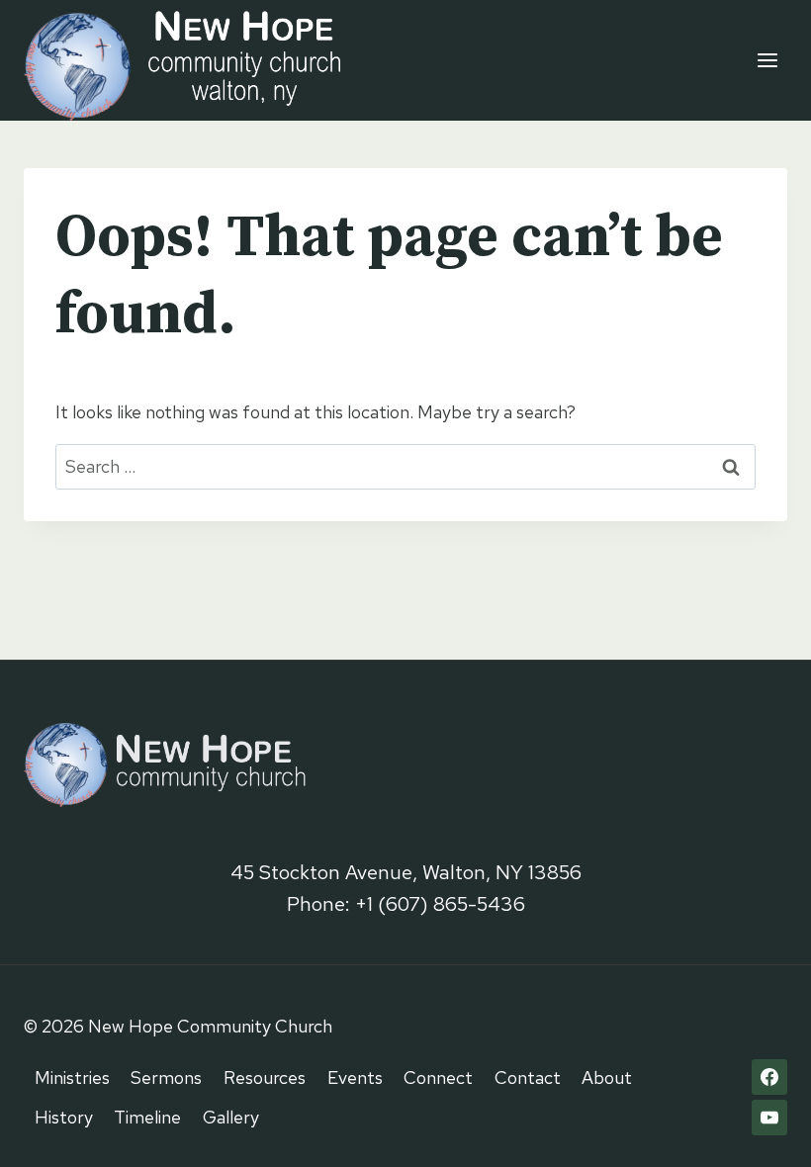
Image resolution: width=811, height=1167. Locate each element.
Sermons (166, 1077)
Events (355, 1077)
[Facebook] (769, 1077)
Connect (438, 1077)
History (64, 1117)
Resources (265, 1077)
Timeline (147, 1117)
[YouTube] (769, 1117)
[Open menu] (767, 60)
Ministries (72, 1077)
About (607, 1077)
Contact (528, 1077)
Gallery (231, 1117)
